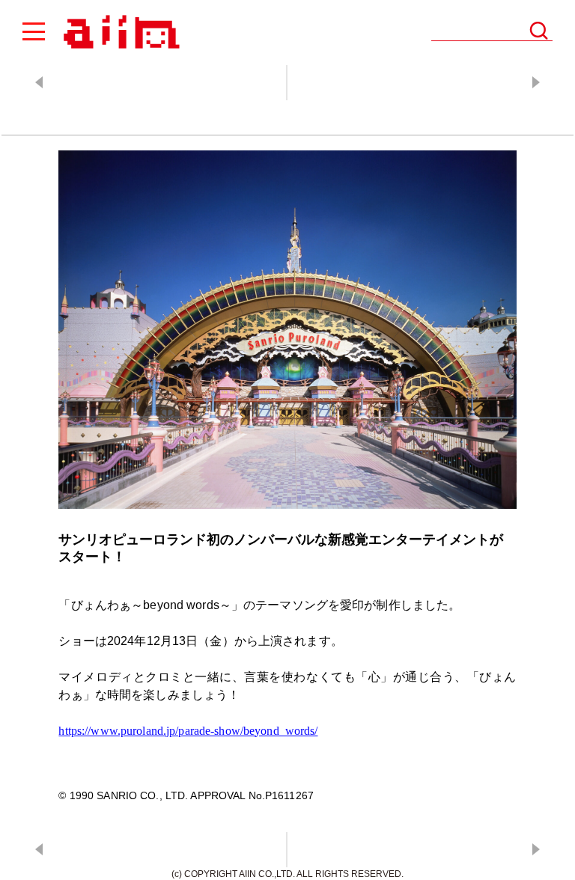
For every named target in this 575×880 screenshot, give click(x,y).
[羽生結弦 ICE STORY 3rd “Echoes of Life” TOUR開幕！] (145, 82)
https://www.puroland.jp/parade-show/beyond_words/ (187, 730)
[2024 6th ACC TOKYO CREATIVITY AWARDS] (430, 82)
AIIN (119, 32)
